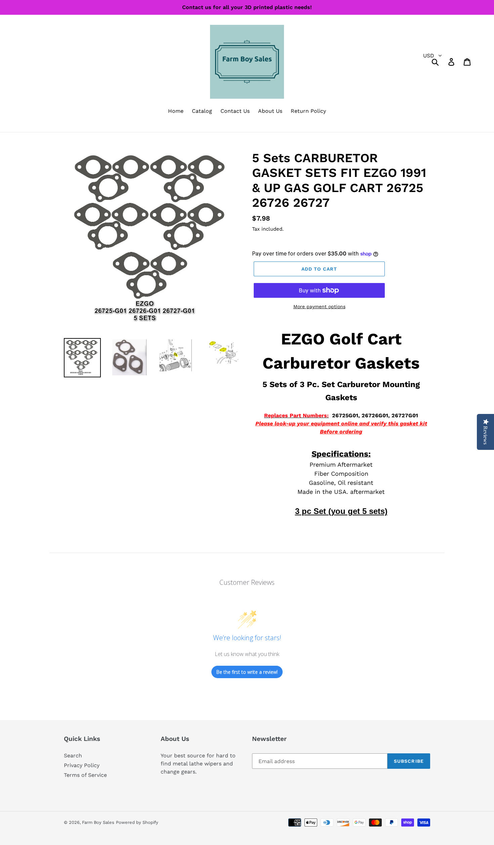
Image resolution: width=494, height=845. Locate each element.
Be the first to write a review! (247, 672)
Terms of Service (85, 775)
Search (73, 755)
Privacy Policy (81, 765)
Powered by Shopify (137, 822)
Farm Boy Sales (98, 822)
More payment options (319, 306)
